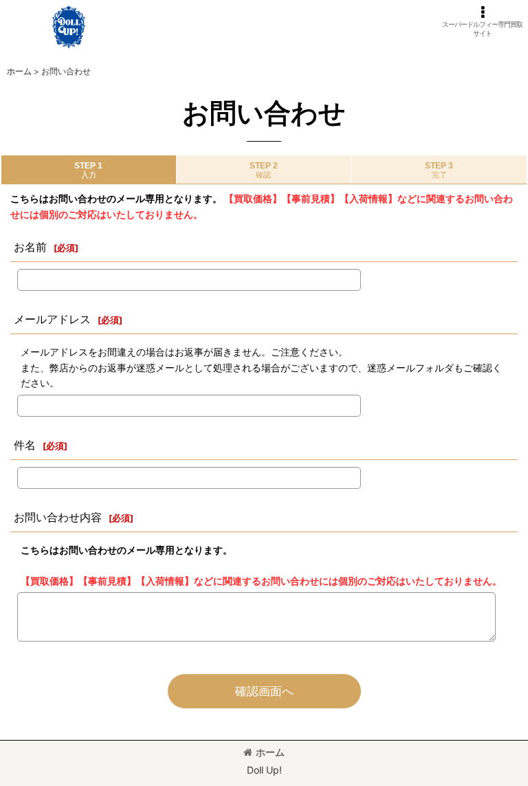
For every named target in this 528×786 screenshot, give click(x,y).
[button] (483, 21)
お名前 (30, 247)
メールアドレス (52, 319)
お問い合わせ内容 (58, 517)
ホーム (270, 752)
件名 (25, 445)
